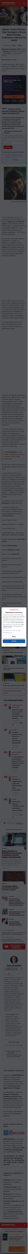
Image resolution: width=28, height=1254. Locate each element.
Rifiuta (14, 636)
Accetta (14, 641)
